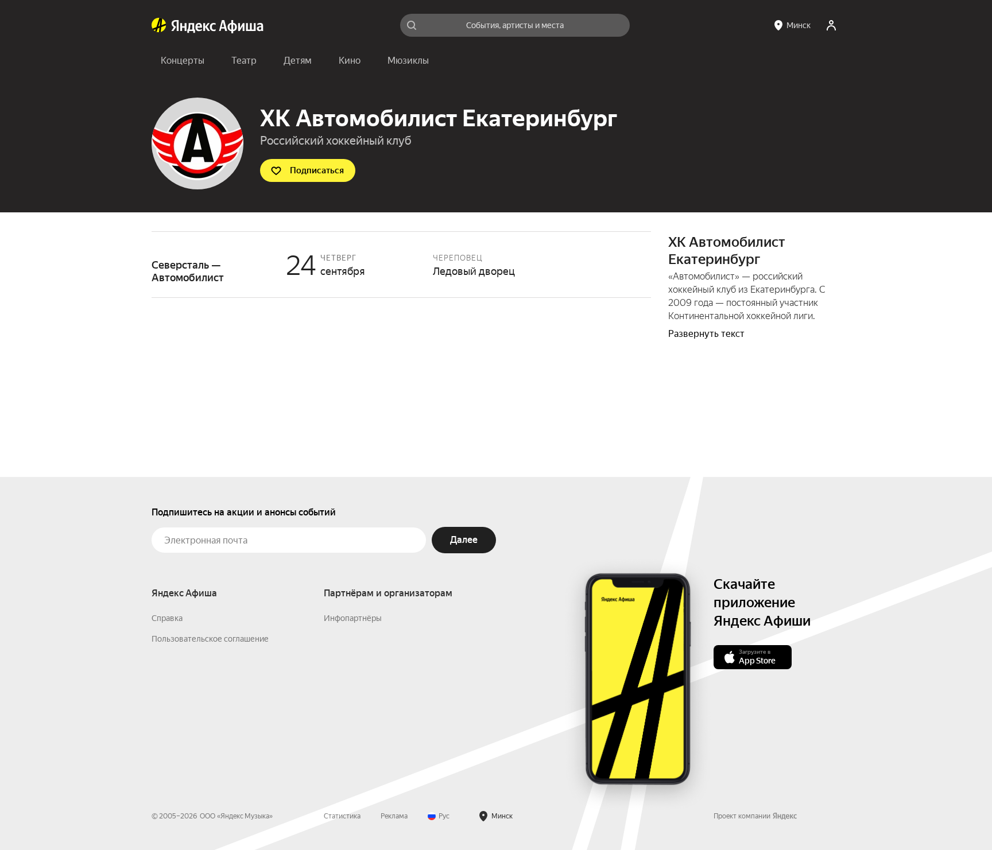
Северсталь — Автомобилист (401, 264)
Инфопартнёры (353, 618)
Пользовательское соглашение (210, 638)
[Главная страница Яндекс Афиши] (159, 25)
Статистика (342, 816)
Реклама (394, 816)
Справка (167, 618)
